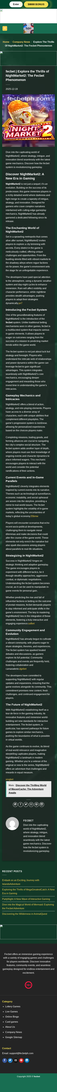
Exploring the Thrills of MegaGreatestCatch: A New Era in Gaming (28, 891)
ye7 (20, 303)
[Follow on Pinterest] (21, 1060)
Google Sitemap (13, 1037)
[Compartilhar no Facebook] (20, 804)
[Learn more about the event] (28, 16)
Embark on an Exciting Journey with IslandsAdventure (20, 882)
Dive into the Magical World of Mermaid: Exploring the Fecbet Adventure (28, 906)
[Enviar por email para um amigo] (31, 804)
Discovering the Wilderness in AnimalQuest (24, 914)
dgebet (22, 669)
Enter (16, 4)
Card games (11, 1022)
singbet (9, 779)
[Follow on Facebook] (4, 1060)
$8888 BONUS (36, 4)
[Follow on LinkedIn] (27, 1060)
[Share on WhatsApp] (15, 804)
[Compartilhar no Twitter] (25, 804)
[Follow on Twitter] (10, 1060)
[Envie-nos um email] (15, 1060)
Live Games (11, 1011)
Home (6, 42)
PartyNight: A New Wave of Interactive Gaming (26, 899)
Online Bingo (12, 1016)
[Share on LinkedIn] (41, 804)
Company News (21, 42)
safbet (31, 623)
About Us (10, 1027)
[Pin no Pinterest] (36, 804)
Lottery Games (12, 1006)
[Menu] (4, 28)
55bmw (34, 516)
